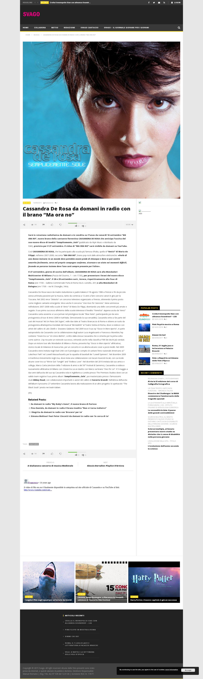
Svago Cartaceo (89, 27)
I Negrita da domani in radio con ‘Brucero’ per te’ (56, 412)
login (177, 2)
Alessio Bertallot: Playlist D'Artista (105, 464)
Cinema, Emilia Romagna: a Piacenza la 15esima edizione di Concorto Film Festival (100, 598)
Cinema (29, 597)
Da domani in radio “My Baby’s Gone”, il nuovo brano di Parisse (64, 404)
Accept (188, 670)
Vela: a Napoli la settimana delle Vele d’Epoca (165, 359)
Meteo (54, 27)
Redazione (69, 27)
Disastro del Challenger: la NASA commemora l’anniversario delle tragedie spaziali (163, 396)
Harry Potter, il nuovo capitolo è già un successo (153, 600)
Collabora (40, 27)
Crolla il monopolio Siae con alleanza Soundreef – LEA (165, 315)
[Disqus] (78, 512)
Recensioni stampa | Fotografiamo (163, 379)
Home (26, 27)
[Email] (159, 2)
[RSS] (164, 2)
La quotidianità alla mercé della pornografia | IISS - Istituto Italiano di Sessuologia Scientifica (163, 405)
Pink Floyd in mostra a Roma (62, 2)
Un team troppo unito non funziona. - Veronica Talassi (160, 389)
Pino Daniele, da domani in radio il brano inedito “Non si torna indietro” (68, 408)
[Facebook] (148, 2)
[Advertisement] (130, 14)
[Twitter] (154, 2)
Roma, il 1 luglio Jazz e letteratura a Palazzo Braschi (162, 348)
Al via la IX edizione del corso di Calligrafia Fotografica (163, 382)
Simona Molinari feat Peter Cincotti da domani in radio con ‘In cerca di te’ (70, 416)
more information (171, 670)
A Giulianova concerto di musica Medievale (50, 464)
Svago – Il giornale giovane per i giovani (126, 27)
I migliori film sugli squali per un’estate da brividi (48, 600)
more (128, 224)
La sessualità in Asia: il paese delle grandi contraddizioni (162, 411)
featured (34, 444)
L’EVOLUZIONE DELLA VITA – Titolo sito (162, 442)
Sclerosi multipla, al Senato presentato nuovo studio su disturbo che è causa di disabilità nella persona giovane (164, 433)
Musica (44, 2)
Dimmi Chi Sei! (159, 335)
